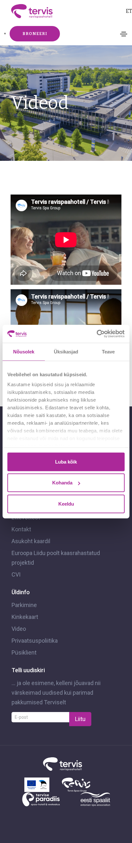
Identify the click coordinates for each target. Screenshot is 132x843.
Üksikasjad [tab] (66, 351)
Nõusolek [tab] (24, 351)
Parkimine (24, 605)
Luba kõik (66, 461)
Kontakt (21, 529)
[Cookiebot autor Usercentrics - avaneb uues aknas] (97, 334)
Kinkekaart (25, 616)
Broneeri (34, 33)
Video (19, 628)
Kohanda (62, 482)
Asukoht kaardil (31, 541)
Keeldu (66, 503)
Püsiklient (24, 652)
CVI (16, 574)
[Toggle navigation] (123, 34)
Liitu (80, 719)
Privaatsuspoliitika (35, 640)
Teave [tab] (108, 351)
